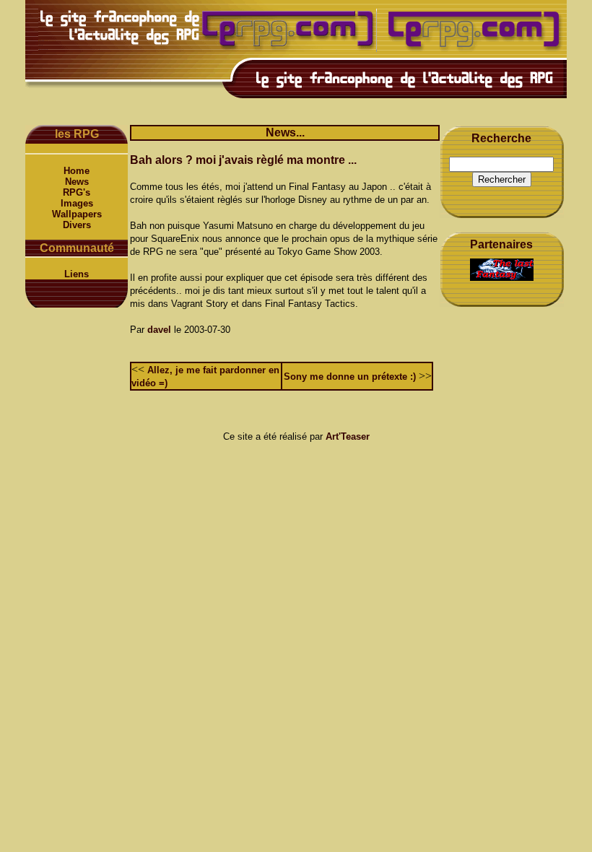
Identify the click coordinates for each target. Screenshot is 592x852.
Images (77, 203)
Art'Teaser (348, 436)
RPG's (76, 192)
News (77, 181)
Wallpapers (77, 214)
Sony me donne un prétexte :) (350, 376)
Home (77, 170)
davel (159, 329)
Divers (77, 224)
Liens (76, 274)
